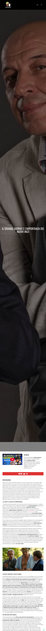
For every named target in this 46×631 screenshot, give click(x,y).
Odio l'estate (31, 511)
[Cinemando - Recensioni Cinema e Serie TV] (8, 5)
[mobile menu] (37, 5)
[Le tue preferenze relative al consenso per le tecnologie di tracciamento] (44, 630)
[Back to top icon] (40, 628)
